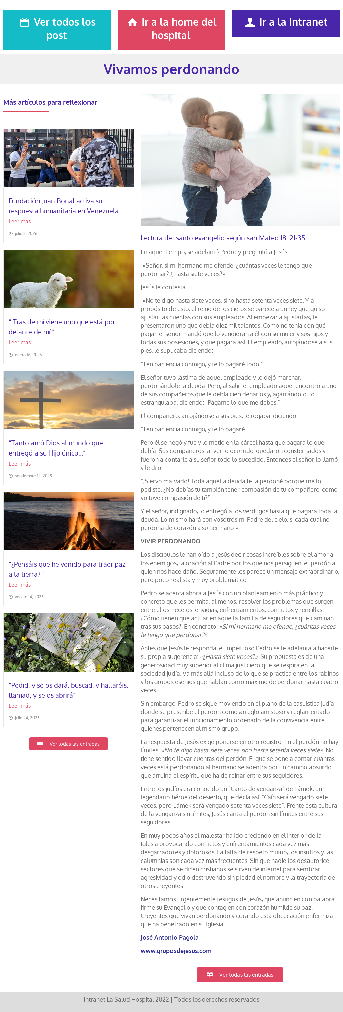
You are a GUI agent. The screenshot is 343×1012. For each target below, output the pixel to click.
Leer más (20, 221)
